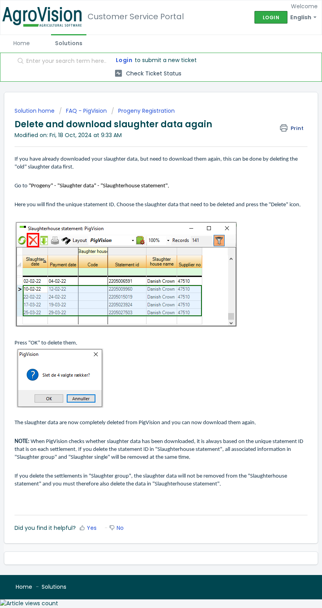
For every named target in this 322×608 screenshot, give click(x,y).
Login (124, 60)
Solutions (68, 43)
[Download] (146, 302)
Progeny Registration (146, 111)
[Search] (19, 62)
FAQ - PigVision (86, 111)
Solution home (35, 111)
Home (21, 43)
